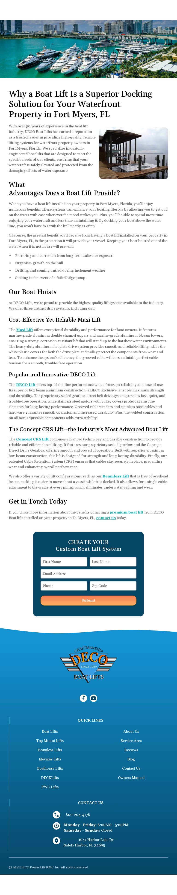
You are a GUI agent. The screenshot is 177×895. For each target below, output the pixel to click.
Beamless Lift (116, 476)
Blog (131, 759)
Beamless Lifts (50, 750)
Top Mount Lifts (50, 740)
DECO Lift (25, 384)
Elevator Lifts (50, 759)
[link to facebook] (83, 698)
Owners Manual (131, 777)
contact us (106, 518)
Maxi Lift (24, 330)
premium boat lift (126, 512)
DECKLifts (50, 777)
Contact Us (131, 768)
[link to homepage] (88, 664)
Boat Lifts (50, 731)
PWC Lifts (50, 787)
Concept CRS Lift (32, 439)
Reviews (131, 750)
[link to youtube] (93, 698)
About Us (131, 731)
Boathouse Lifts (50, 768)
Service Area (131, 740)
